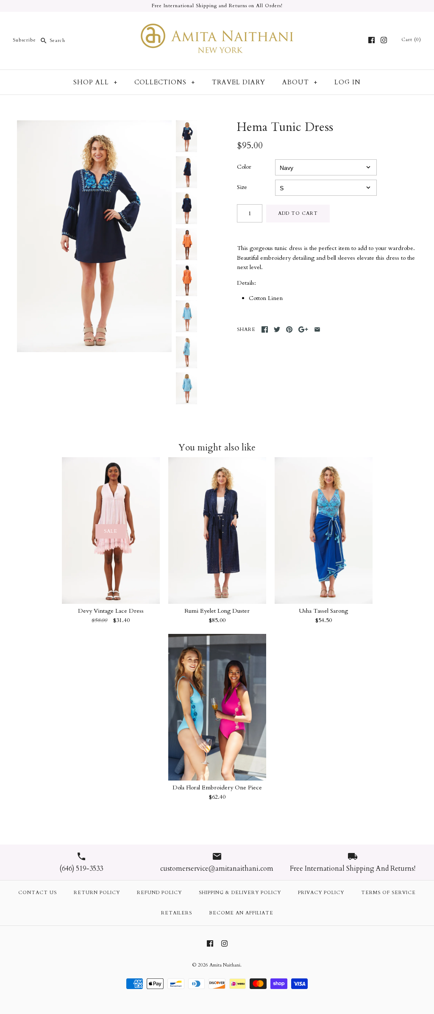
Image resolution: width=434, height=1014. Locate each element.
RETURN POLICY (97, 892)
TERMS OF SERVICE (388, 892)
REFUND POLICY (159, 892)
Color (244, 167)
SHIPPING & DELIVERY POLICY (240, 892)
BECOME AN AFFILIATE (241, 913)
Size (242, 187)
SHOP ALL (95, 82)
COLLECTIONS (164, 82)
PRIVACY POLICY (321, 892)
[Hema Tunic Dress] (94, 236)
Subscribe (24, 40)
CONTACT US (37, 892)
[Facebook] (371, 40)
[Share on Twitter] (277, 329)
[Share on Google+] (303, 329)
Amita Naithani (224, 965)
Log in (347, 82)
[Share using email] (317, 329)
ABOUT (299, 82)
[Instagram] (384, 40)
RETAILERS (176, 913)
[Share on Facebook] (265, 329)
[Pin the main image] (289, 329)
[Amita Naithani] (217, 25)
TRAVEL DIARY (238, 82)
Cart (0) (411, 39)
